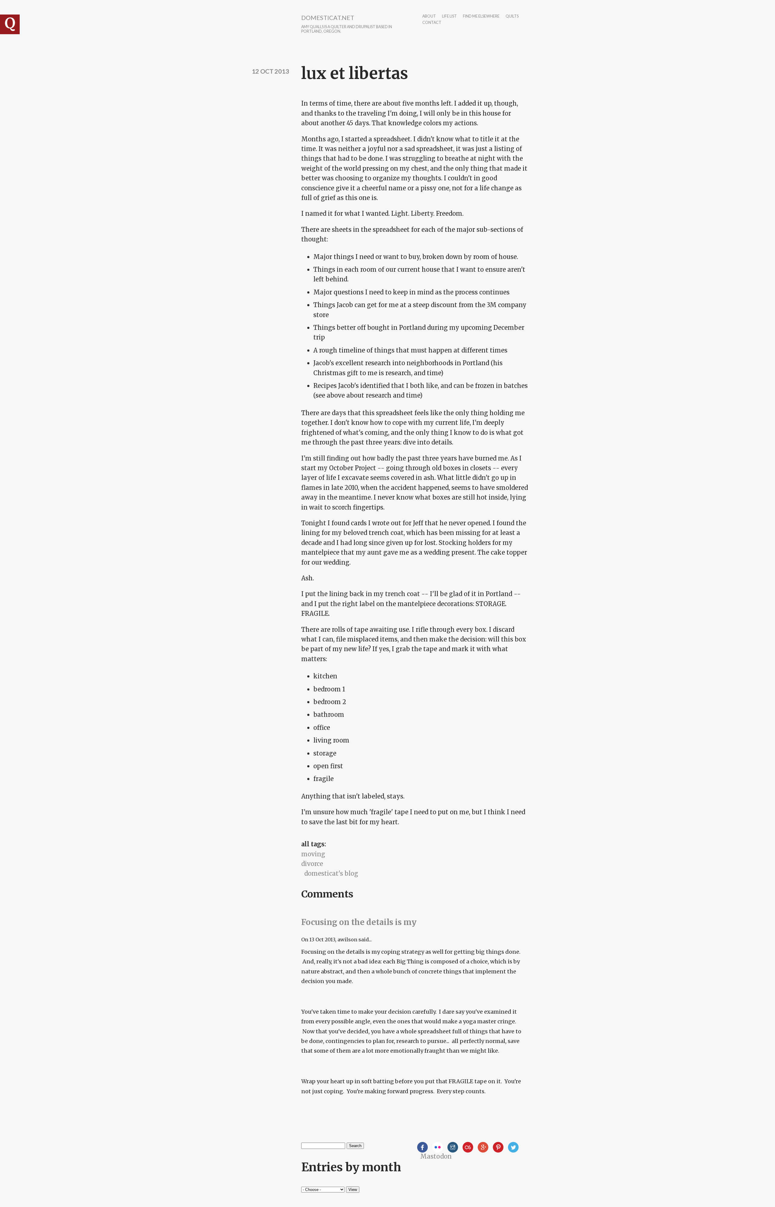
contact (431, 23)
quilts (512, 16)
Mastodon (436, 1156)
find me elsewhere (481, 16)
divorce (312, 864)
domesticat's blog (331, 873)
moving (313, 854)
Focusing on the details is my (359, 922)
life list (449, 16)
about (429, 16)
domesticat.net (327, 17)
